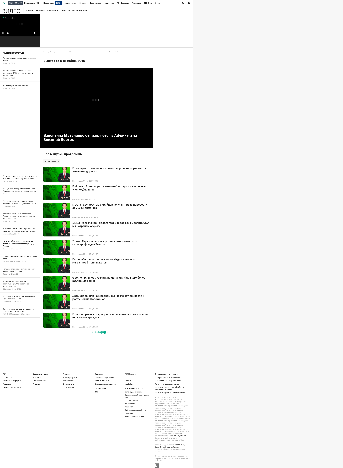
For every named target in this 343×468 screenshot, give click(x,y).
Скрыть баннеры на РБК (104, 377)
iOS (126, 377)
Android (128, 380)
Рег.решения (130, 403)
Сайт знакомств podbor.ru (135, 409)
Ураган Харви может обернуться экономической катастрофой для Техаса (104, 243)
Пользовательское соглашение (167, 383)
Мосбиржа (179, 444)
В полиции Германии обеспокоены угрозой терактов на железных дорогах (109, 170)
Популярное (52, 10)
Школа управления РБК (134, 416)
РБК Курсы (129, 413)
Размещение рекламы (12, 387)
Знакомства (130, 406)
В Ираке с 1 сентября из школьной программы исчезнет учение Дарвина (109, 188)
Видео (11, 10)
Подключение (68, 387)
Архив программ (70, 377)
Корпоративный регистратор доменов (137, 395)
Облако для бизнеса (133, 391)
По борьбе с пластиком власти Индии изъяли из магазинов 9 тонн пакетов (103, 261)
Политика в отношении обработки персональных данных (169, 388)
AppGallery (129, 383)
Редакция (7, 383)
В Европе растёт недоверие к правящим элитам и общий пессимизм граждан (110, 316)
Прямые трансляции (35, 10)
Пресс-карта (64, 51)
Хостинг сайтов (131, 400)
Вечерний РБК (68, 380)
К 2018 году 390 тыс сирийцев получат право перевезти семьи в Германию (109, 206)
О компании (8, 377)
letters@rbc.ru (180, 435)
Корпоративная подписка (105, 383)
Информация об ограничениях (168, 377)
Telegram (36, 383)
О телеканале (68, 383)
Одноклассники (39, 380)
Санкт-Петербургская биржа (167, 446)
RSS (96, 391)
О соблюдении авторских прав (168, 380)
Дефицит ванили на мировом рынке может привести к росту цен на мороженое (108, 298)
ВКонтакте (37, 377)
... (164, 2)
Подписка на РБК (102, 380)
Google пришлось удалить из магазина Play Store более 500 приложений (108, 279)
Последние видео (80, 10)
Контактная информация (13, 380)
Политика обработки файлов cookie (170, 392)
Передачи (65, 10)
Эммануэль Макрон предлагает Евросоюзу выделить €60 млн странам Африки (110, 225)
